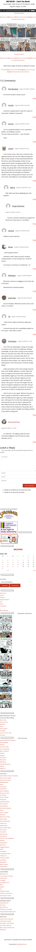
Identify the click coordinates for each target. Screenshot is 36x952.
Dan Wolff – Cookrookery (7, 923)
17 (2, 564)
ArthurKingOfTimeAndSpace (8, 740)
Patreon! (2, 597)
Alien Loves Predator (5, 778)
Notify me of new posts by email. (14, 492)
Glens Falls (3, 720)
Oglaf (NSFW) (3, 825)
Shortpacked (3, 843)
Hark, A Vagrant (4, 812)
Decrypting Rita (4, 742)
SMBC (1, 849)
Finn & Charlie (4, 804)
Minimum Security (5, 817)
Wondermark (3, 866)
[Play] (1, 10)
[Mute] (29, 10)
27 (18, 566)
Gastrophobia (4, 806)
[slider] (33, 10)
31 (2, 568)
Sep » (34, 570)
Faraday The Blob (4, 802)
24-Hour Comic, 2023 (5, 733)
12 (12, 562)
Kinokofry (2, 814)
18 (7, 564)
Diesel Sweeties (4, 791)
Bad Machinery (4, 782)
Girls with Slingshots (5, 808)
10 (2, 562)
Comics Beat (3, 878)
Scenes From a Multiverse (7, 838)
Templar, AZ (3, 856)
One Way (2, 735)
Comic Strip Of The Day (6, 876)
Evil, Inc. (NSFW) (4, 797)
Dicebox (2, 744)
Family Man (3, 799)
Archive (14, 19)
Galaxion (2, 755)
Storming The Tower (5, 895)
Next (22, 13)
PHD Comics (3, 830)
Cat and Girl (3, 786)
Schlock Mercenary (5, 764)
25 (7, 566)
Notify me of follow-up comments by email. (17, 490)
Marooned (3, 760)
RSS (1, 602)
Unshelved (3, 860)
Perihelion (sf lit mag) (6, 909)
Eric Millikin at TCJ (4, 882)
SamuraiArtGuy (14, 422)
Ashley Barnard (4, 903)
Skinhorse (3, 845)
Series (3, 17)
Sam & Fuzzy (3, 836)
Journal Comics (4, 722)
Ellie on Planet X (4, 751)
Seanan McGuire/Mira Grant (8, 911)
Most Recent (21, 19)
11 (7, 562)
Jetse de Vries (4, 907)
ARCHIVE (18, 549)
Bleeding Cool (4, 874)
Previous (16, 13)
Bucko (1, 784)
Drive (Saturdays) (4, 749)
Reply (34, 98)
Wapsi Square (4, 864)
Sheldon (2, 840)
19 (12, 564)
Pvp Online (3, 832)
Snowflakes (3, 851)
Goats (1, 810)
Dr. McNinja (3, 795)
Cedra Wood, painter (5, 921)
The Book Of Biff (4, 858)
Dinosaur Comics (4, 793)
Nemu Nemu (3, 819)
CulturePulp (3, 789)
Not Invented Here (5, 821)
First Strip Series (29, 17)
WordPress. (23, 944)
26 (12, 566)
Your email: (3, 579)
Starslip (2, 766)
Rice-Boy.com (3, 834)
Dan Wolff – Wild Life (5, 925)
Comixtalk (2, 880)
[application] (18, 10)
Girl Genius (3, 757)
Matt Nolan (3, 930)
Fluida (17, 944)
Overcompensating (5, 827)
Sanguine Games (5, 891)
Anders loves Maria (5, 780)
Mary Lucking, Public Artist (7, 927)
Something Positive (5, 853)
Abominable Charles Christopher (9, 776)
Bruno (1, 726)
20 (18, 564)
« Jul (8, 570)
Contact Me (3, 606)
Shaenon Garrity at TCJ (6, 893)
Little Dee (2, 724)
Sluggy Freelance (4, 847)
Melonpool (3, 762)
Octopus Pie (3, 823)
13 (18, 562)
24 (2, 566)
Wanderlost (3, 862)
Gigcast (2, 887)
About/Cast (3, 593)
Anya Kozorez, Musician (6, 919)
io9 (1, 889)
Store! (1, 604)
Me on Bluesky (4, 610)
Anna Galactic (3, 728)
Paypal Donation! (4, 599)
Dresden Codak (4, 747)
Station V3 (3, 768)
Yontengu (2, 731)
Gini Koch (2, 905)
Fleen (1, 885)
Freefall (2, 753)
